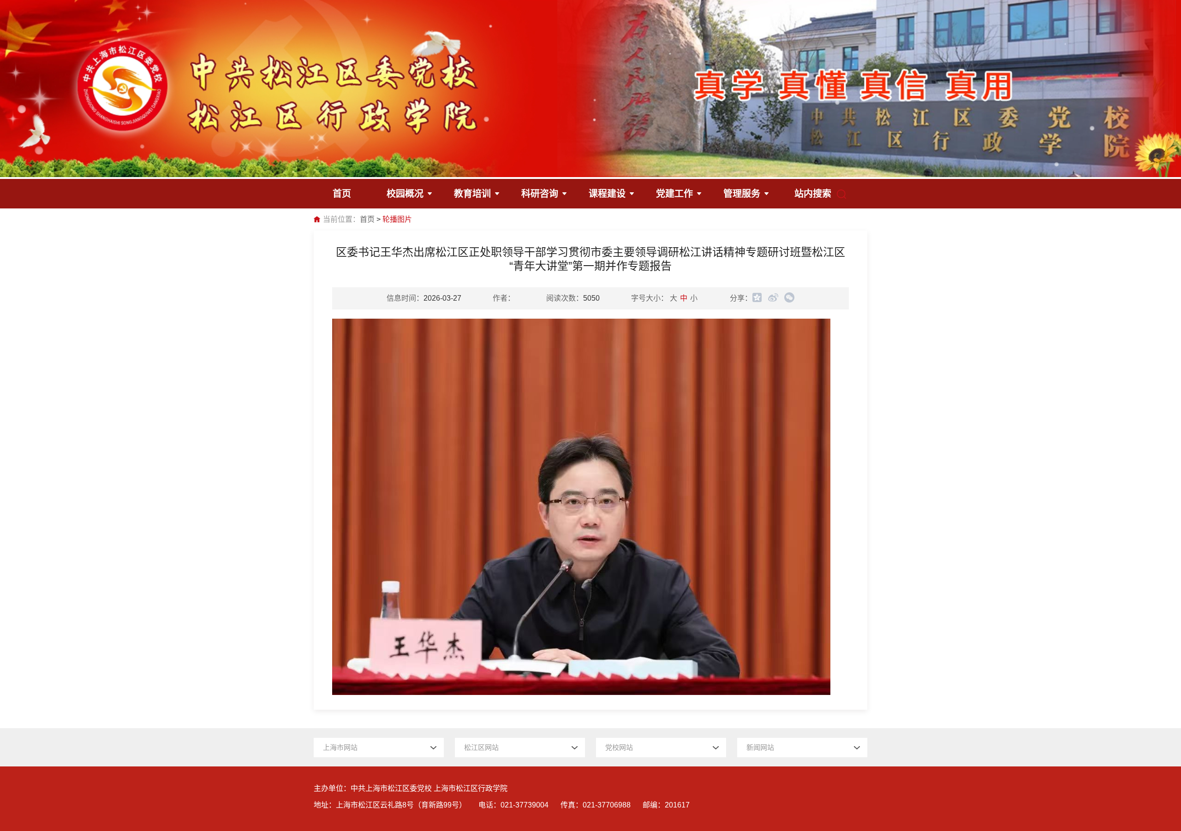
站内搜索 (812, 194)
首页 (367, 219)
